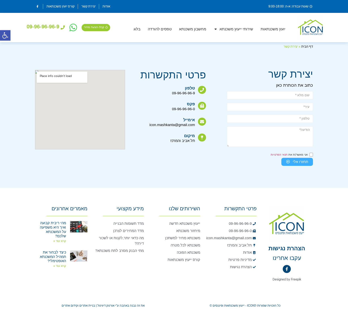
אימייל (189, 120)
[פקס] (202, 106)
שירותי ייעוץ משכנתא (236, 29)
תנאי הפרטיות (279, 154)
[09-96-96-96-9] (63, 27)
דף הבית (307, 46)
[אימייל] (202, 122)
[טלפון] (202, 90)
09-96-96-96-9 (43, 26)
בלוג (137, 29)
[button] (5, 35)
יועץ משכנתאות (273, 29)
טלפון (190, 88)
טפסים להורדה (160, 29)
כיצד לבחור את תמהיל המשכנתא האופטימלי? (53, 256)
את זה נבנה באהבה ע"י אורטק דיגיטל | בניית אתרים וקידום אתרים (103, 305)
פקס (191, 104)
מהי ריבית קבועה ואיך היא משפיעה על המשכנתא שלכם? (53, 229)
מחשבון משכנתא (192, 29)
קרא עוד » (59, 241)
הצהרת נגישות (286, 248)
